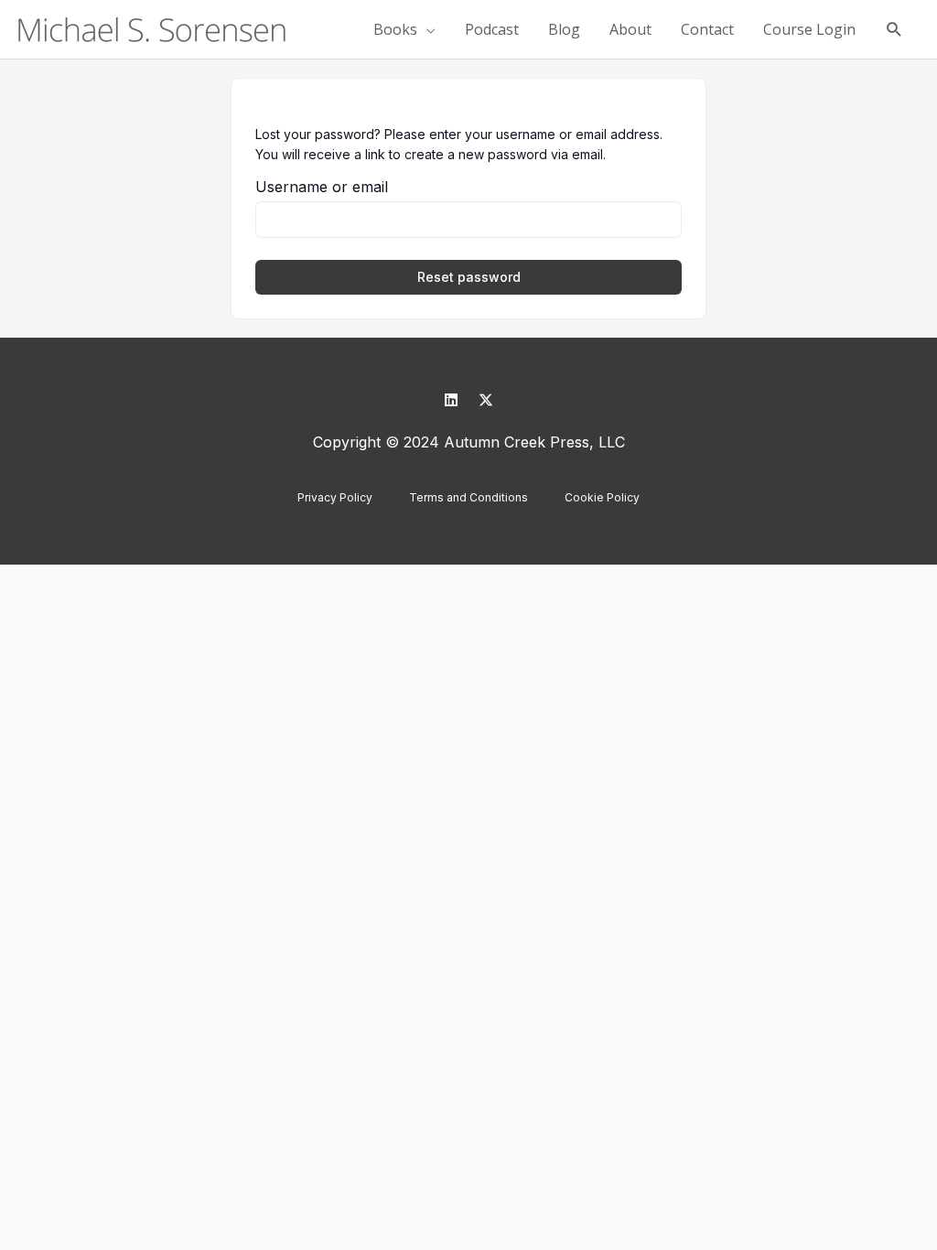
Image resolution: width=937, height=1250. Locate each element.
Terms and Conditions (468, 497)
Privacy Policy (334, 497)
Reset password (469, 277)
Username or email (321, 187)
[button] (894, 29)
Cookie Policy (602, 497)
